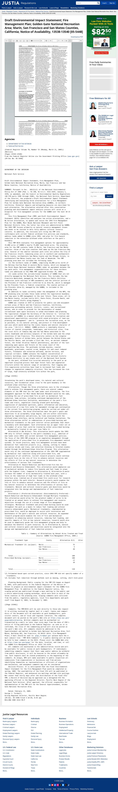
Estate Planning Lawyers (11, 733)
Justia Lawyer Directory (95, 753)
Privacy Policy (74, 789)
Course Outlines (92, 730)
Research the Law (31, 8)
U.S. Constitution (8, 750)
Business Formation (66, 721)
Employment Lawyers (10, 730)
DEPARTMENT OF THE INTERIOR (19, 144)
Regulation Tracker (12, 11)
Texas (33, 768)
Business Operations (66, 724)
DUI (32, 730)
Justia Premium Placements (96, 756)
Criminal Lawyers (9, 727)
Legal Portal (40, 789)
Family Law (34, 736)
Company (48, 789)
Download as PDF (77, 37)
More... (5, 742)
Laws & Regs (54, 8)
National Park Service (42, 11)
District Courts (8, 765)
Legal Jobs (62, 750)
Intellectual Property (66, 730)
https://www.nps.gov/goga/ (19, 642)
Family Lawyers (8, 736)
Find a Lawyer (7, 8)
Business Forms (64, 756)
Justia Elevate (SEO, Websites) (97, 759)
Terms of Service (62, 789)
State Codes (35, 753)
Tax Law (62, 739)
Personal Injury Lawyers (11, 739)
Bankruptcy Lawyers (10, 721)
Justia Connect (29, 789)
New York (34, 765)
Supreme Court (8, 759)
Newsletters (65, 8)
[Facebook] (55, 785)
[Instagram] (58, 785)
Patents (61, 762)
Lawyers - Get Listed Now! (101, 203)
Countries (62, 768)
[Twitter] (66, 785)
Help (54, 789)
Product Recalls (64, 759)
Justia (3, 11)
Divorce (33, 727)
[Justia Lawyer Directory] (68, 785)
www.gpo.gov (73, 156)
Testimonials (91, 768)
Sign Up (112, 3)
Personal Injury (36, 739)
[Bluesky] (63, 785)
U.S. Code (6, 753)
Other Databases (66, 747)
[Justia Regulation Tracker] (10, 3)
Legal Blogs (63, 753)
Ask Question (101, 178)
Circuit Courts (7, 762)
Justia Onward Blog (93, 765)
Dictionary (90, 721)
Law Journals (91, 733)
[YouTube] (52, 785)
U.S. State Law (36, 747)
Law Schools (43, 8)
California (34, 759)
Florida (33, 762)
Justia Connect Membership (96, 750)
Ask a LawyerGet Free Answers (98, 167)
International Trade (66, 733)
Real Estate (63, 736)
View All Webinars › (101, 144)
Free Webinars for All (100, 98)
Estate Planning (36, 733)
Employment (63, 727)
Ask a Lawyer (18, 8)
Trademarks (63, 765)
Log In (104, 3)
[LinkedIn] (50, 785)
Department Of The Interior (27, 11)
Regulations (7, 756)
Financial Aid (91, 727)
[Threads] (60, 785)
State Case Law (36, 756)
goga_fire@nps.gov (43, 636)
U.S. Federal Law (9, 747)
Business (62, 718)
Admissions (91, 724)
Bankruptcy (35, 721)
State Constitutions (37, 750)
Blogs (89, 736)
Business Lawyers (9, 724)
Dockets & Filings (9, 768)
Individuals (35, 718)
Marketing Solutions (78, 8)
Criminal (34, 724)
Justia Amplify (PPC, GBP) (95, 762)
